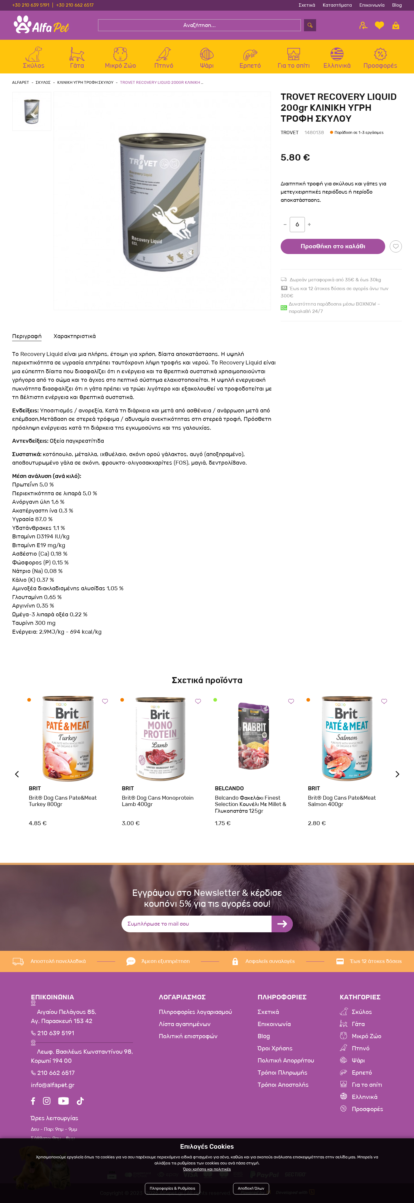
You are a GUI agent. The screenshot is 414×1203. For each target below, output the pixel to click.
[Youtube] (63, 1102)
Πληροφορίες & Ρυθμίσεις (172, 1188)
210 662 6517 (55, 1073)
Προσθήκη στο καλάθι (333, 246)
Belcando (229, 788)
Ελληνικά (364, 1097)
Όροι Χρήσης (275, 1048)
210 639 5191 (55, 1033)
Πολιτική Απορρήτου (286, 1061)
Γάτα (358, 1024)
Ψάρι (358, 1061)
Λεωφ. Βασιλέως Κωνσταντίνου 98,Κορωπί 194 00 (82, 1056)
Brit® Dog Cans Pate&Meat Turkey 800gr (63, 801)
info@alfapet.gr (53, 1085)
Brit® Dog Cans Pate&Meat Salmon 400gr (342, 801)
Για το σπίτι (367, 1085)
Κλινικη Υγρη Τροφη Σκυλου (85, 82)
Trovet (290, 132)
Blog (397, 5)
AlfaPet (20, 82)
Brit (35, 788)
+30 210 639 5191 (30, 5)
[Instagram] (47, 1102)
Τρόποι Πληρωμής (282, 1073)
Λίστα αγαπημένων (185, 1024)
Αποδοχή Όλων (251, 1188)
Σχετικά (307, 5)
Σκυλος (43, 82)
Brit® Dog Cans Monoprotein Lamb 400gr (158, 801)
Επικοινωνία (372, 5)
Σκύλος (362, 1012)
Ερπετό (362, 1073)
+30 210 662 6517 (75, 5)
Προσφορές (367, 1109)
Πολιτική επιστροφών (188, 1036)
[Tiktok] (80, 1102)
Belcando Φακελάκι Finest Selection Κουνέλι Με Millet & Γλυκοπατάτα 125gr (250, 804)
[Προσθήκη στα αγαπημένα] (396, 246)
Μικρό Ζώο (366, 1036)
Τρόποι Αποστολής (283, 1085)
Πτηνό (360, 1048)
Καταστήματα (337, 5)
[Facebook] (33, 1102)
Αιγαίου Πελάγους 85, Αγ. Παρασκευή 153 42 (63, 1016)
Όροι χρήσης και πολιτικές (207, 1169)
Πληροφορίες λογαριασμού (195, 1012)
